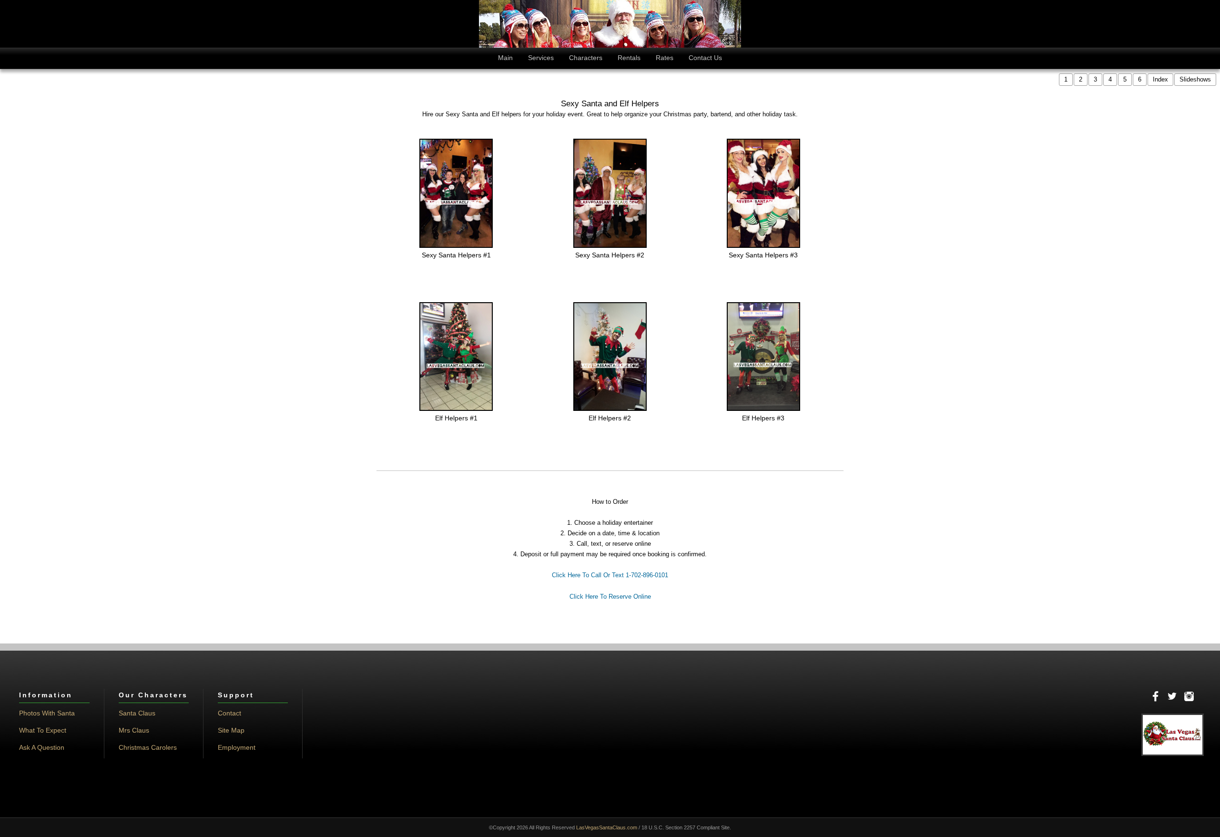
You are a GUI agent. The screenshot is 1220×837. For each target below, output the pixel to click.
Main (505, 57)
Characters (585, 57)
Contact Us (705, 57)
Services (541, 57)
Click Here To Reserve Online (610, 596)
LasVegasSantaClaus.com (606, 827)
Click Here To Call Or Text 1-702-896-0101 (610, 575)
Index (1160, 79)
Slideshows (1195, 79)
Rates (664, 57)
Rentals (629, 57)
